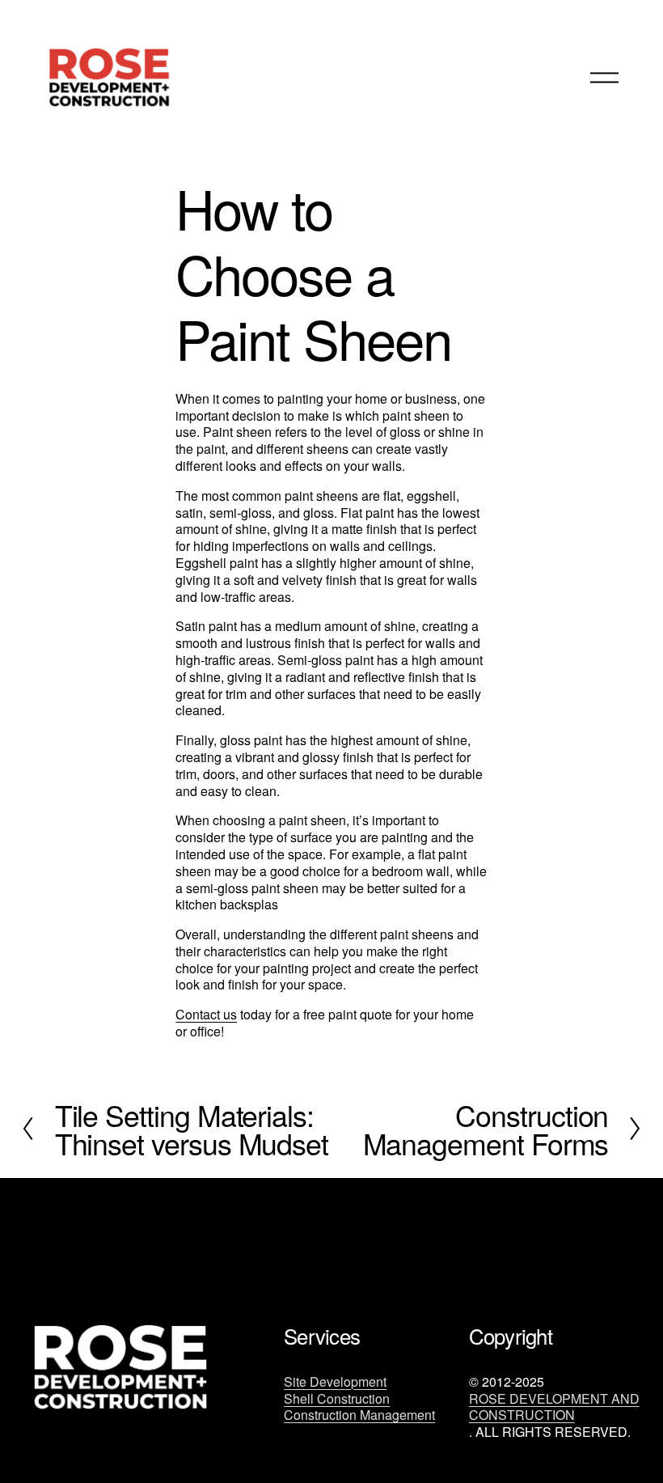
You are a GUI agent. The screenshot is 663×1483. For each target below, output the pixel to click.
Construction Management (359, 1415)
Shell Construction (337, 1399)
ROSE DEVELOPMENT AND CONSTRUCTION (554, 1408)
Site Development (335, 1382)
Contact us (206, 1014)
